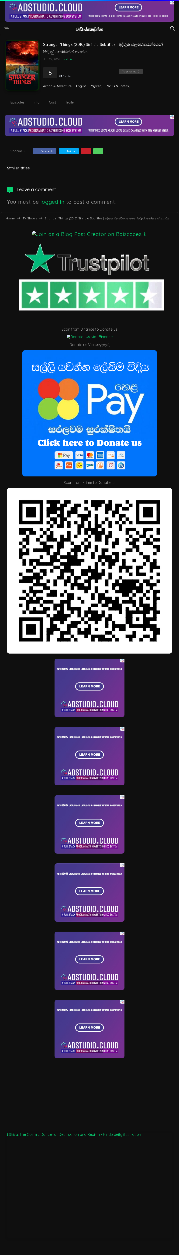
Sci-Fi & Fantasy (119, 86)
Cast (52, 102)
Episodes (17, 102)
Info (37, 102)
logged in (52, 202)
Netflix (67, 59)
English (81, 86)
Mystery (97, 86)
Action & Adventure (57, 86)
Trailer (70, 102)
